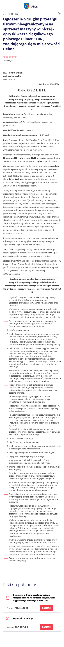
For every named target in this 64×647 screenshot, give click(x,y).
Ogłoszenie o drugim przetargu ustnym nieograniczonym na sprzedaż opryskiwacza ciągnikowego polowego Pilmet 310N (34, 597)
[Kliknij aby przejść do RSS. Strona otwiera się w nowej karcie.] (59, 13)
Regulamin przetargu (23, 618)
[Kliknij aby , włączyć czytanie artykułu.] (5, 66)
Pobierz (46, 608)
